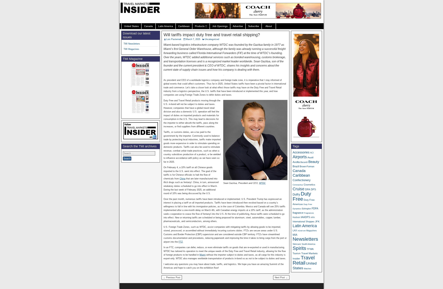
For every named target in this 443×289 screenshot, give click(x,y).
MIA (295, 234)
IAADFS (305, 217)
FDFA (315, 208)
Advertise (238, 26)
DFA (307, 189)
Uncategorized (212, 39)
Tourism (297, 253)
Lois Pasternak (173, 39)
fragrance (298, 212)
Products (200, 26)
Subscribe (253, 26)
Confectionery (302, 180)
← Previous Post (171, 277)
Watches (307, 269)
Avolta (296, 162)
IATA (313, 217)
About (268, 26)
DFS (313, 189)
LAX (295, 230)
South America (308, 244)
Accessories (301, 152)
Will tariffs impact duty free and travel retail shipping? (212, 34)
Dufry (296, 194)
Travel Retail (304, 260)
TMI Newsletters (132, 43)
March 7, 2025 (193, 39)
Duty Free (302, 196)
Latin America (165, 26)
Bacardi (304, 162)
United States (131, 26)
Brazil (296, 166)
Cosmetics (309, 184)
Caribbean (184, 26)
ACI (312, 153)
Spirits (299, 248)
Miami (203, 255)
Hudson (296, 217)
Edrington (306, 208)
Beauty (313, 162)
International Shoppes (303, 221)
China (182, 178)
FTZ (181, 242)
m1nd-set (302, 231)
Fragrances (309, 213)
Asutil (310, 157)
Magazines (311, 230)
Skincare (297, 244)
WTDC (262, 183)
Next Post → (281, 277)
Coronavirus (298, 185)
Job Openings (220, 26)
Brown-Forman (307, 166)
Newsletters (305, 239)
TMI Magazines (131, 49)
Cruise (298, 189)
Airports (300, 156)
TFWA (310, 249)
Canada (148, 26)
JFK (317, 221)
